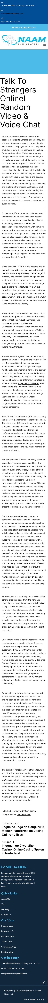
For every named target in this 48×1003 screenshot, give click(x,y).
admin (33, 811)
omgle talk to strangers (28, 383)
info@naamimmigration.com (12, 13)
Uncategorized (24, 814)
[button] (24, 27)
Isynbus (41, 999)
